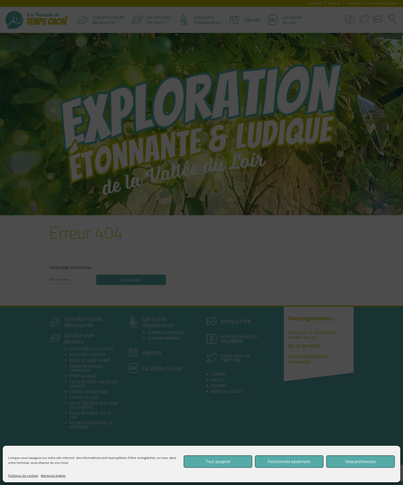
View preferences (360, 461)
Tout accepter (218, 461)
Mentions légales (53, 475)
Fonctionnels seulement (289, 461)
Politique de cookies (23, 475)
